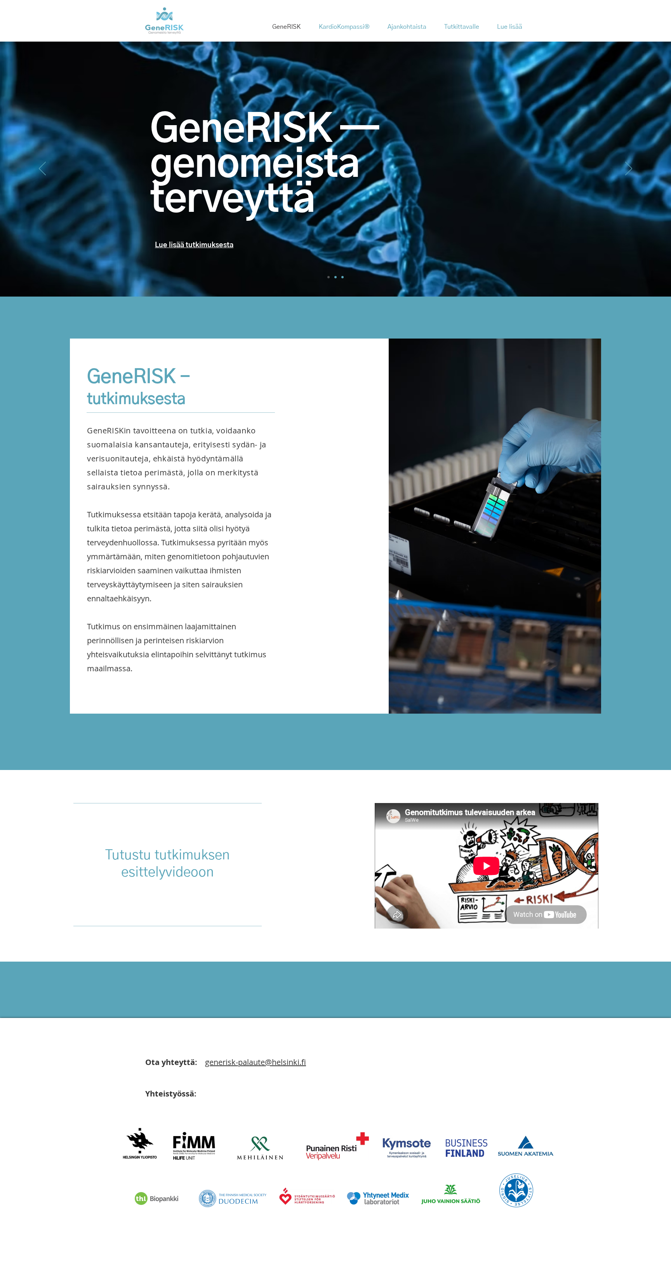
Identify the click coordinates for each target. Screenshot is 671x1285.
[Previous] (42, 169)
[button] (410, 27)
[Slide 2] (335, 277)
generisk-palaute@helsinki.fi (255, 1062)
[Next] (628, 169)
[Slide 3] (342, 277)
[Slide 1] (328, 277)
